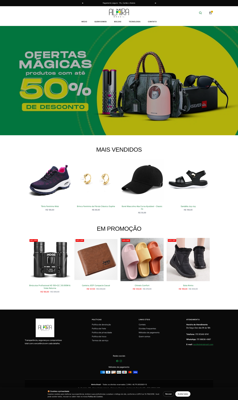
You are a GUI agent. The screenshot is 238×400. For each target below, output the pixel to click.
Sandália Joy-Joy (188, 206)
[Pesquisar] (200, 13)
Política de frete (99, 328)
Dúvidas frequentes (147, 328)
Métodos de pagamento (149, 332)
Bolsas (117, 22)
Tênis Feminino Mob (50, 206)
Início (84, 22)
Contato (152, 22)
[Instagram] (120, 362)
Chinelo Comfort (142, 285)
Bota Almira (188, 285)
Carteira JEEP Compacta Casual (96, 285)
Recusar (168, 394)
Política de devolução (101, 324)
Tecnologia (134, 22)
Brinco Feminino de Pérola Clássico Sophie (96, 206)
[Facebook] (117, 362)
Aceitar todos (183, 394)
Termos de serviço (100, 340)
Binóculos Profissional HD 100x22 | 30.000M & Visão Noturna (49, 286)
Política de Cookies (95, 397)
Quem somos (100, 22)
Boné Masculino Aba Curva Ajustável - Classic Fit (142, 207)
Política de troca (99, 336)
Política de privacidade (102, 332)
